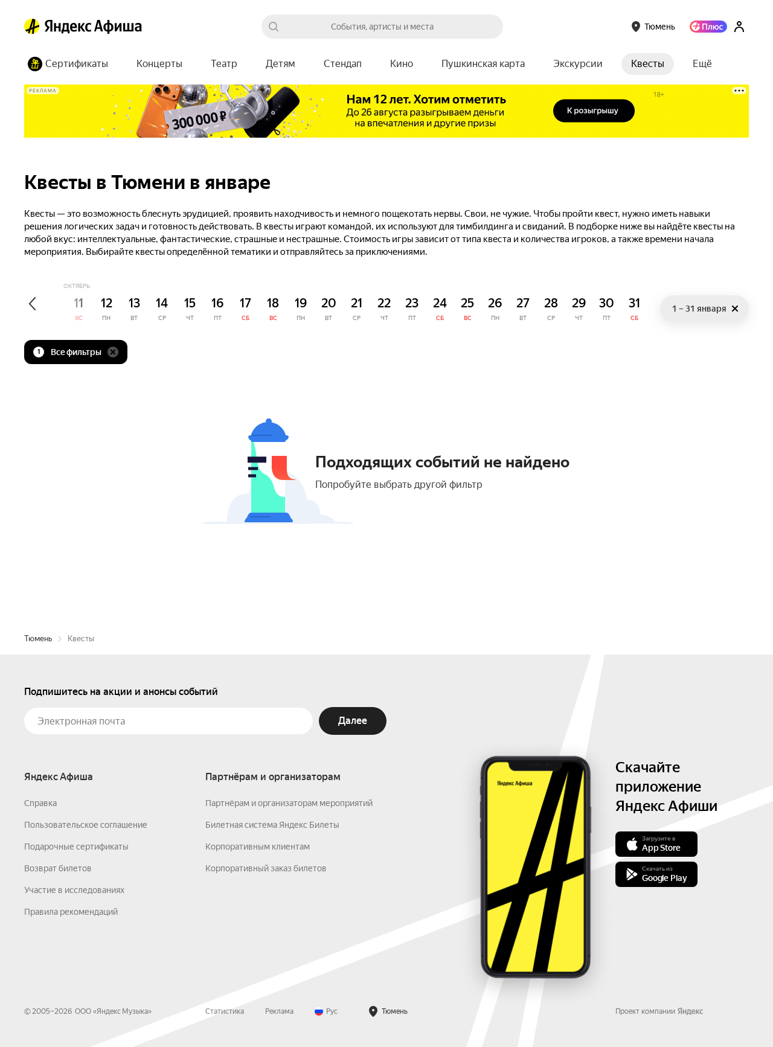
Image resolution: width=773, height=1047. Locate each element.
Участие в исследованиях (74, 890)
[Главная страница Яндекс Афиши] (32, 26)
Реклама (279, 1011)
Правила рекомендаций (71, 912)
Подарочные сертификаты (76, 846)
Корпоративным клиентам (257, 846)
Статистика (224, 1011)
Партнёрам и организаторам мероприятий (289, 803)
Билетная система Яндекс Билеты (272, 825)
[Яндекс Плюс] (708, 27)
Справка (40, 803)
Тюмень (38, 638)
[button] (702, 64)
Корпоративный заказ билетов (266, 868)
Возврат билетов (58, 868)
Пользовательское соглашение (85, 825)
